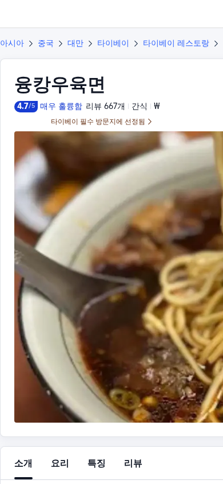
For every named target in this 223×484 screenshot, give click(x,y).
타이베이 (113, 43)
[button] (203, 14)
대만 (75, 43)
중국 (46, 43)
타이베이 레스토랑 (176, 43)
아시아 (12, 43)
